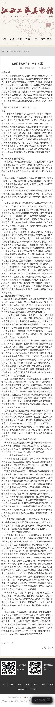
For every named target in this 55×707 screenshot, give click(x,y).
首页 (3, 51)
